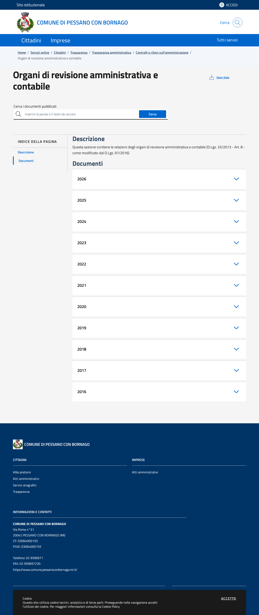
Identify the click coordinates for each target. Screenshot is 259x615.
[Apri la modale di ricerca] (237, 22)
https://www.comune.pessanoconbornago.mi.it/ (45, 569)
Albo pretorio (22, 472)
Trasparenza (21, 491)
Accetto (228, 598)
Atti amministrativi (26, 478)
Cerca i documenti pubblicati (35, 106)
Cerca (152, 114)
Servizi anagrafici (25, 485)
